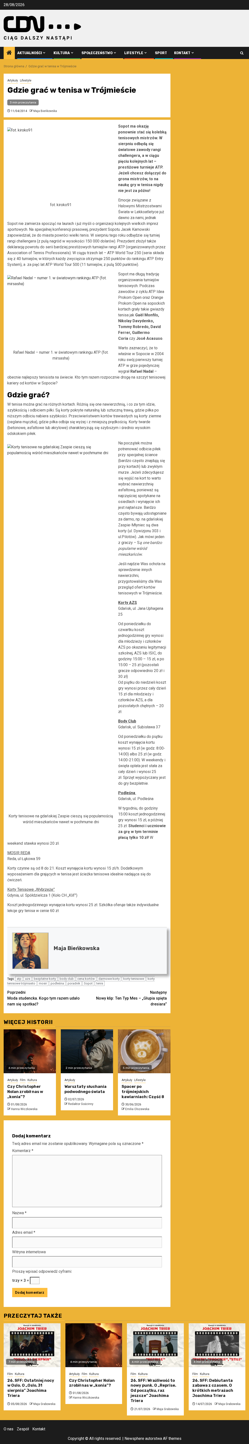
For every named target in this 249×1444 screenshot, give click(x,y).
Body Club (127, 721)
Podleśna (127, 793)
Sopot (88, 983)
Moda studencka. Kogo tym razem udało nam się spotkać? (43, 998)
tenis (99, 983)
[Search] (242, 53)
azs (27, 979)
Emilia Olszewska (137, 1109)
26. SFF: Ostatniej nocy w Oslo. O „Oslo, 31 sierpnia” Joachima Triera (30, 1388)
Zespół (23, 1429)
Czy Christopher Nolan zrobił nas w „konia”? (25, 1091)
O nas (8, 1429)
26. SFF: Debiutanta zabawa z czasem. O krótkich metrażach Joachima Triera (212, 1388)
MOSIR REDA (18, 853)
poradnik (74, 983)
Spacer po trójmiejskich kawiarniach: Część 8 (143, 1091)
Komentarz (22, 1150)
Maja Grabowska (44, 1404)
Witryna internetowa (29, 1252)
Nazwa (19, 1213)
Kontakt (182, 53)
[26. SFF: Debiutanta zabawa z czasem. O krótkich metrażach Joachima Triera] (217, 1345)
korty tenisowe (133, 979)
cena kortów (86, 979)
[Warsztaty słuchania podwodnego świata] (87, 1051)
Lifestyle (133, 53)
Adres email (23, 1232)
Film (23, 1080)
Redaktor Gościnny (80, 1104)
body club (67, 979)
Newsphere (134, 1438)
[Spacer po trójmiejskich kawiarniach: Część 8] (144, 1051)
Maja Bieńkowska (45, 111)
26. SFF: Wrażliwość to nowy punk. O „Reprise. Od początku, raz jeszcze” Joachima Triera (153, 1390)
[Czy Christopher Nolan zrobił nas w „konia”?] (30, 1051)
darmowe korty (109, 979)
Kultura (61, 53)
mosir (43, 983)
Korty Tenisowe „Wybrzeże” (31, 889)
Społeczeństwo (97, 53)
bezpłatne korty (45, 979)
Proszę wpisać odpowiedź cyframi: (42, 1271)
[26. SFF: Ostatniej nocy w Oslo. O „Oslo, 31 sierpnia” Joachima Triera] (32, 1345)
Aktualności (29, 53)
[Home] (9, 53)
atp (19, 979)
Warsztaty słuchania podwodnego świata (85, 1089)
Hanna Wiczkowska (24, 1109)
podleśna (57, 983)
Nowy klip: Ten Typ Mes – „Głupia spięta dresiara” (131, 998)
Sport (161, 53)
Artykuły (12, 80)
